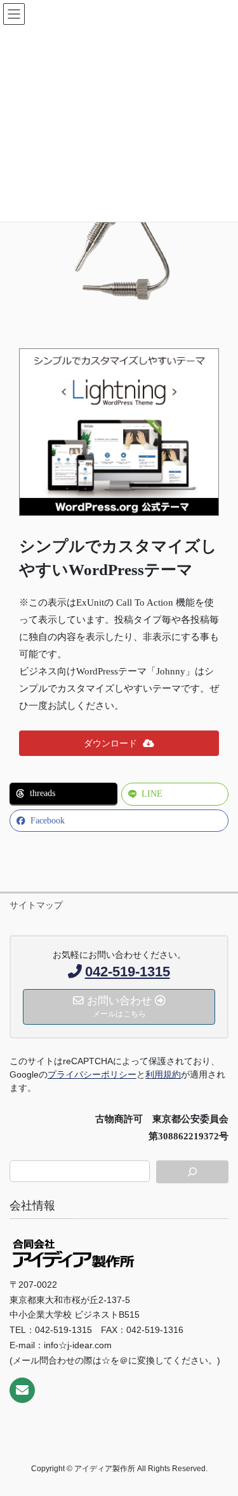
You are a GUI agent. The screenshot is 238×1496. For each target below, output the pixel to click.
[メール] (22, 1390)
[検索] (192, 1171)
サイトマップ (36, 905)
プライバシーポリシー (92, 1074)
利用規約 (163, 1074)
